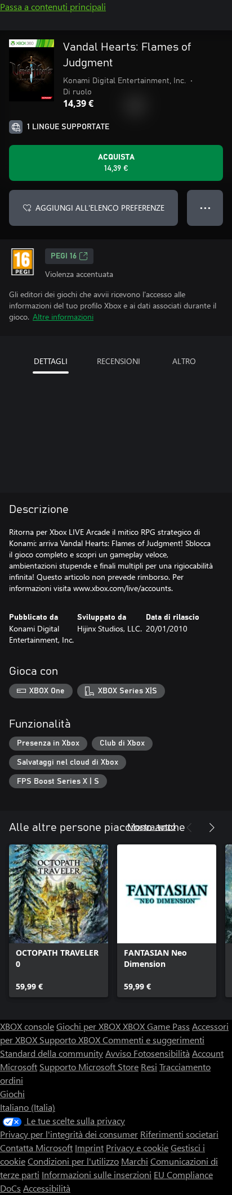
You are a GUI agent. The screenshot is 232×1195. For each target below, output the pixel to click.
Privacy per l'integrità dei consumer (69, 1134)
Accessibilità (46, 1188)
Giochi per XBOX (89, 1026)
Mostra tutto (151, 826)
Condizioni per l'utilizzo (73, 1161)
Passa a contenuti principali (53, 6)
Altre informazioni (63, 316)
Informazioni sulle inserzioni (96, 1174)
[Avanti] (211, 827)
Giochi (12, 1093)
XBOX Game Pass (156, 1026)
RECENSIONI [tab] (118, 361)
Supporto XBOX (70, 1040)
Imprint (89, 1147)
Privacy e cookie (137, 1147)
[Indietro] (189, 827)
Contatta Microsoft (36, 1147)
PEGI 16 (64, 256)
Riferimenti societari (179, 1134)
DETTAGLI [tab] (51, 361)
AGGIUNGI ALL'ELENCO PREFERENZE (99, 207)
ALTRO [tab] (184, 361)
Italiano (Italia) (27, 1107)
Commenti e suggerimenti (153, 1040)
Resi (149, 1067)
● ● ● (205, 208)
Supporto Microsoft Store (89, 1067)
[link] (58, 920)
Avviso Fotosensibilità (147, 1053)
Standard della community (51, 1053)
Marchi (134, 1161)
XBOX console (27, 1026)
